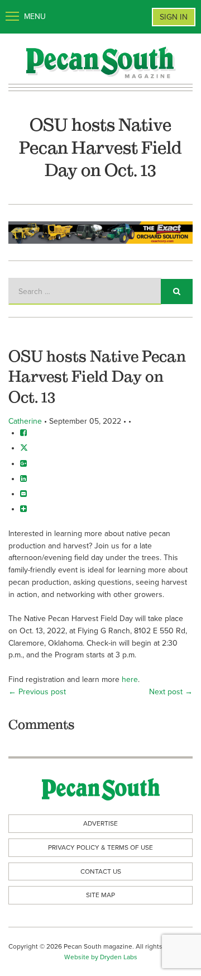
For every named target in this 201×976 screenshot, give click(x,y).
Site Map (100, 895)
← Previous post (37, 692)
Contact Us (100, 871)
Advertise (100, 823)
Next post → (171, 692)
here (130, 679)
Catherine (25, 421)
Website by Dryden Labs (100, 957)
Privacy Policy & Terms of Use (100, 847)
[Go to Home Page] (100, 62)
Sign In (174, 17)
